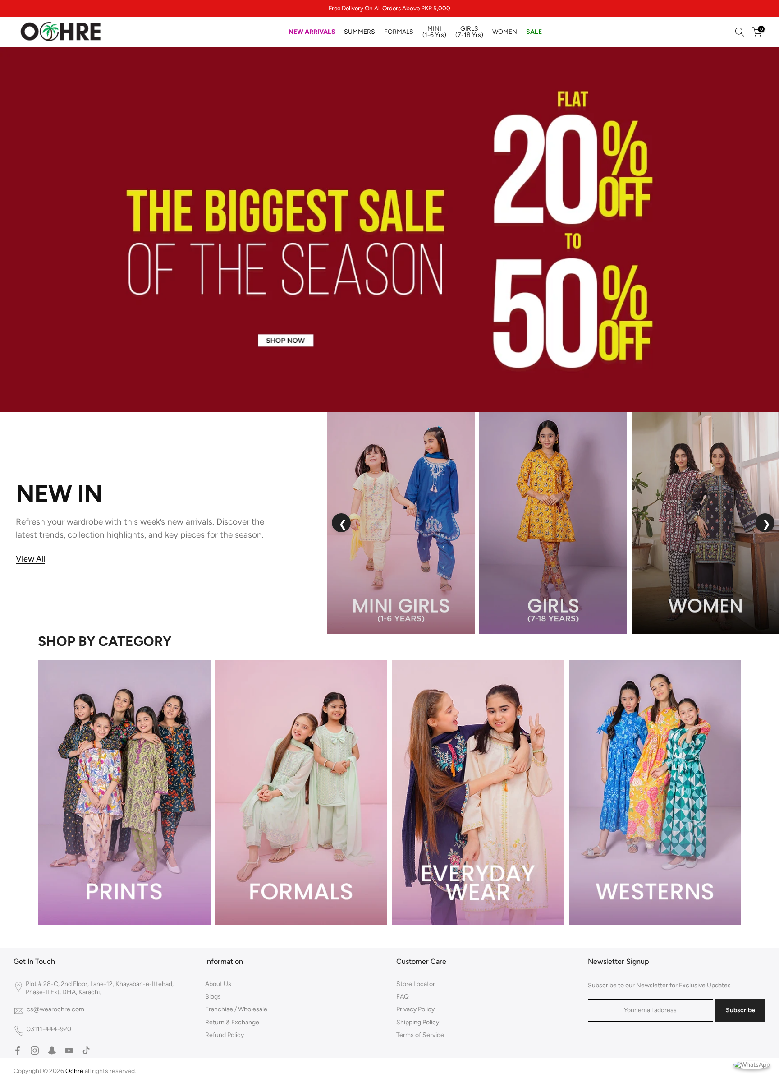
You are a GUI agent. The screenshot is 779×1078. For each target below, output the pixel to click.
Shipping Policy (417, 1022)
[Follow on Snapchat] (52, 1050)
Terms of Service (420, 1035)
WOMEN (504, 32)
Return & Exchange (232, 1022)
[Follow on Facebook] (18, 1050)
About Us (218, 984)
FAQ (402, 996)
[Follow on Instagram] (35, 1050)
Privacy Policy (415, 1009)
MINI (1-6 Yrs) (434, 32)
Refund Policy (224, 1035)
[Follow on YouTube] (69, 1050)
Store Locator (415, 984)
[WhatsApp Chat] (751, 1064)
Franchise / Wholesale (236, 1009)
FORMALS (398, 32)
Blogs (213, 996)
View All (30, 559)
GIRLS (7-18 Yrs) (469, 32)
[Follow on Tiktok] (86, 1050)
